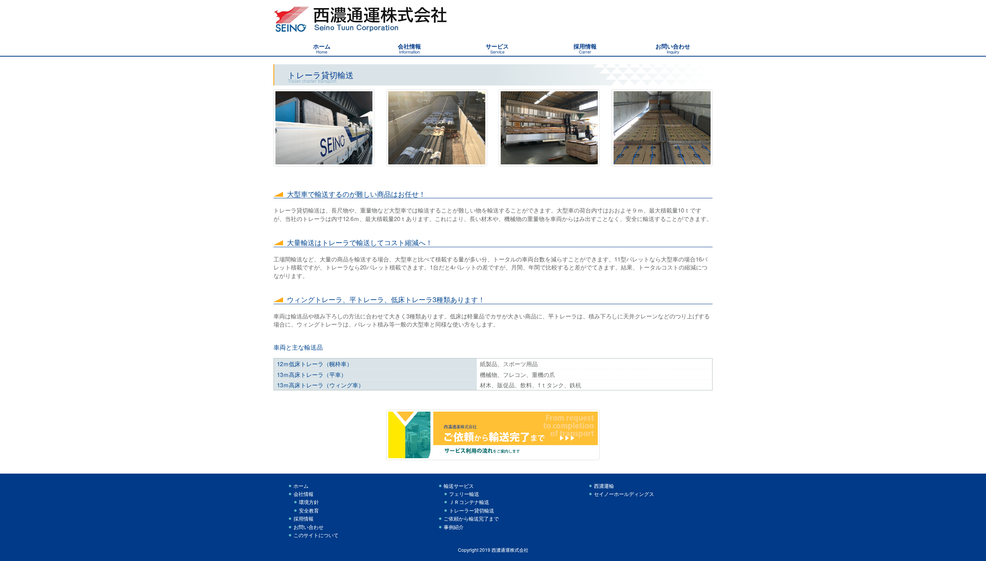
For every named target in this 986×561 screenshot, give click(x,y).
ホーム (301, 485)
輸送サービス (459, 485)
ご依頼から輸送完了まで (471, 518)
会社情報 (303, 493)
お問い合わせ (308, 527)
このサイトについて (316, 535)
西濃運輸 (604, 485)
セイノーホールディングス (624, 493)
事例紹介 (454, 527)
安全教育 (309, 510)
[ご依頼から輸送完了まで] (493, 438)
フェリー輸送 (464, 493)
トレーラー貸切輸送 (471, 510)
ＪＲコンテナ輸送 (469, 502)
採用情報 (303, 518)
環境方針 (309, 502)
